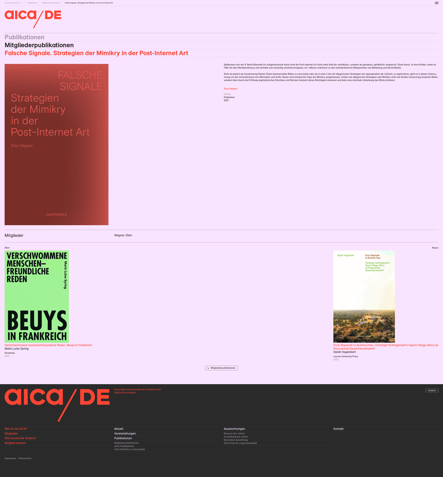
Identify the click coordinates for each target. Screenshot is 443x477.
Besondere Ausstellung (236, 440)
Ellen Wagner (231, 88)
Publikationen (24, 37)
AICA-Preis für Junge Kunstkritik (240, 443)
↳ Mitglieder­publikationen (221, 368)
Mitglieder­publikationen (39, 45)
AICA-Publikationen (124, 446)
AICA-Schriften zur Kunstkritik (129, 449)
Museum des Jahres (234, 433)
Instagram (432, 390)
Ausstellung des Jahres (236, 436)
